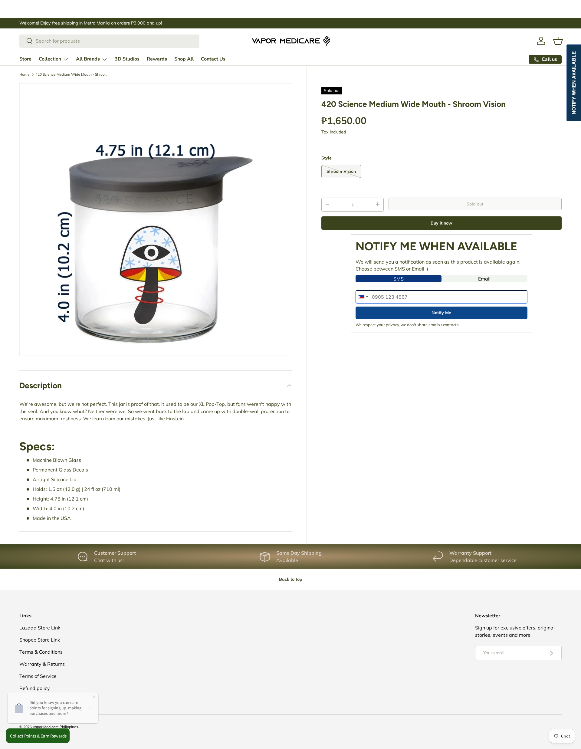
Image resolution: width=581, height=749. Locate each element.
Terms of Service (38, 676)
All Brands (88, 59)
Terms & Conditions (41, 652)
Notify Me (441, 312)
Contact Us (213, 59)
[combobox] (109, 41)
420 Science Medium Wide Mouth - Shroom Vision (71, 74)
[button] (558, 41)
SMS (398, 279)
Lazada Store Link (39, 628)
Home (24, 74)
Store (25, 59)
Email (484, 279)
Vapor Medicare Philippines (55, 726)
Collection (50, 59)
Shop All (184, 59)
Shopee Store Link (39, 640)
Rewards (157, 59)
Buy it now (441, 222)
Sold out (475, 203)
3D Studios (127, 59)
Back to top (290, 579)
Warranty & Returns (42, 664)
